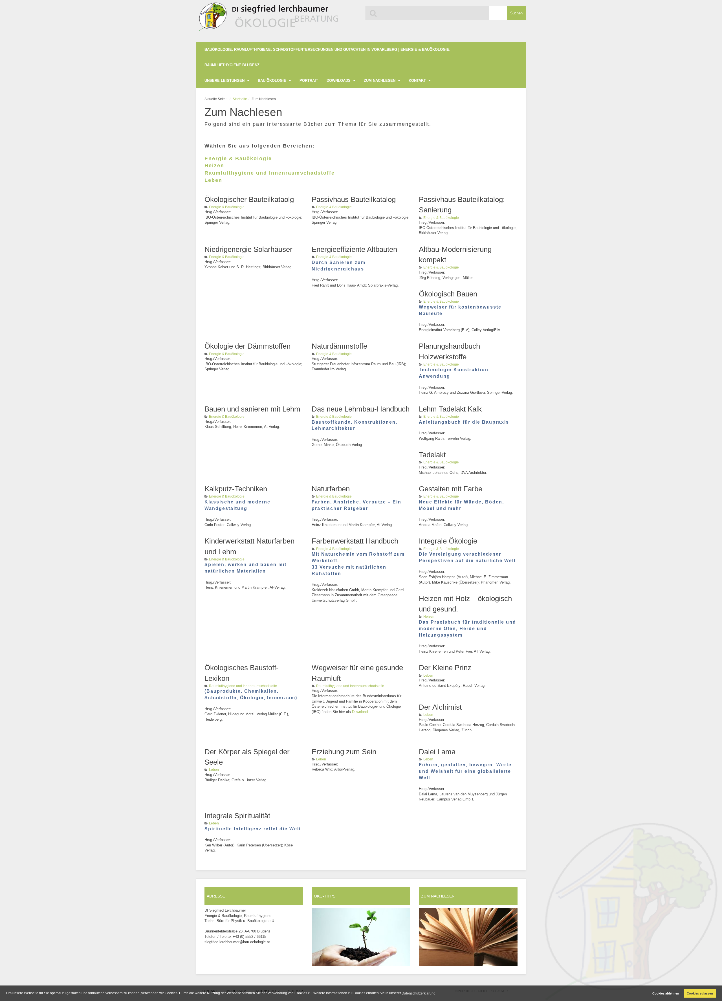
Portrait (309, 80)
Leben (213, 180)
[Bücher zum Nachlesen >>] (468, 937)
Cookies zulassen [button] (700, 993)
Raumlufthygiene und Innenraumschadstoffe (269, 173)
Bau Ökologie (272, 80)
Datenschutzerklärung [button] (418, 993)
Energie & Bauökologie (238, 158)
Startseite (240, 99)
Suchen (516, 13)
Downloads (339, 80)
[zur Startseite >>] (267, 19)
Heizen (214, 165)
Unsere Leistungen (225, 80)
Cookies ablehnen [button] (665, 993)
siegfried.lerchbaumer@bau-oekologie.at (237, 942)
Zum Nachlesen (380, 80)
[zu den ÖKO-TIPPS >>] (361, 937)
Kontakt (418, 80)
